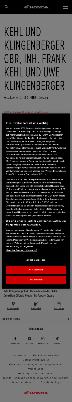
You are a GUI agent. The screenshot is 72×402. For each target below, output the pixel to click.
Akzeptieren (36, 279)
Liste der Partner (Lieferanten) (21, 250)
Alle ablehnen (36, 270)
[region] (36, 201)
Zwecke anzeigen (36, 260)
